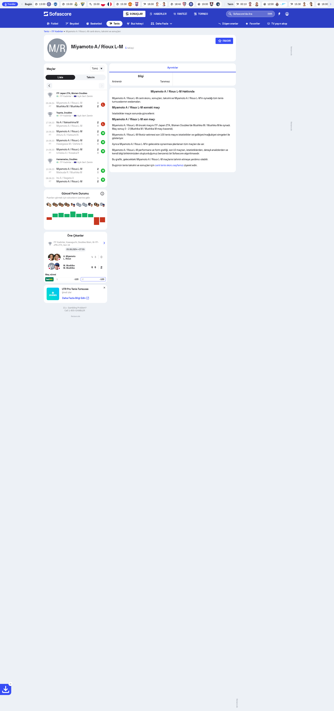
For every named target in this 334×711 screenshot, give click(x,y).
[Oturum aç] (287, 14)
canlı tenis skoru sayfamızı (169, 165)
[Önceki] (22, 4)
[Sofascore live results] (57, 13)
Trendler (11, 4)
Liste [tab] (60, 77)
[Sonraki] (330, 4)
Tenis (117, 23)
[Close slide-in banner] (10, 684)
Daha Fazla (159, 23)
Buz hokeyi (137, 23)
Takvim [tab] (91, 77)
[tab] (172, 67)
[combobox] (97, 68)
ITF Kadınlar (57, 31)
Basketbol (96, 23)
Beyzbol (74, 23)
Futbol (54, 23)
